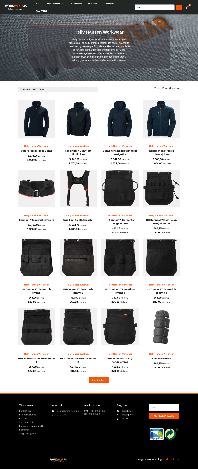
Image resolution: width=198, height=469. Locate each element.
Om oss (110, 3)
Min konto (94, 3)
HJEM (38, 3)
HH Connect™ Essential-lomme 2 (78, 291)
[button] (99, 380)
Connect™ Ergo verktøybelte (36, 220)
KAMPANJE (41, 10)
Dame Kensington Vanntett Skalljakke (120, 152)
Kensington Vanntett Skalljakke (78, 152)
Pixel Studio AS (171, 459)
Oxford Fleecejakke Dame (36, 151)
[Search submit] (179, 7)
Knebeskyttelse (161, 358)
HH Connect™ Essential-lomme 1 (36, 291)
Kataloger (75, 3)
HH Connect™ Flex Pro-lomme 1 (36, 360)
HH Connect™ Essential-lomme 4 (161, 291)
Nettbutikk (54, 3)
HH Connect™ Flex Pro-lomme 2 (78, 360)
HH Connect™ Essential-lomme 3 (120, 291)
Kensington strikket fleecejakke (161, 152)
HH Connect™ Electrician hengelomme (161, 221)
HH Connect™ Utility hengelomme (119, 360)
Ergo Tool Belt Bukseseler (78, 220)
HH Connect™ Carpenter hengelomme (120, 221)
